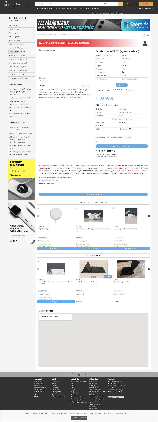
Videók (54, 383)
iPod (72, 387)
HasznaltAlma (85, 171)
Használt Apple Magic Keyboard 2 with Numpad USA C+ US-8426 (55, 283)
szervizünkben (80, 173)
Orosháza (116, 302)
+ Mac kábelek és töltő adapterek (106, 154)
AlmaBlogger (56, 389)
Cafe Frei (67, 171)
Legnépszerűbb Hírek (17, 123)
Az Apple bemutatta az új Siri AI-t (20, 98)
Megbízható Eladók (95, 393)
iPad (63, 9)
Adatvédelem (93, 385)
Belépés (140, 9)
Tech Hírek (55, 387)
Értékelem (130, 90)
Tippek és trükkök (57, 395)
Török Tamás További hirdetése (122, 146)
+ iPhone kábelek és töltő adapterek (106, 157)
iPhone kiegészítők (14, 37)
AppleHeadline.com (40, 387)
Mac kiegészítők (14, 26)
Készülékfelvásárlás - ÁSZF (97, 391)
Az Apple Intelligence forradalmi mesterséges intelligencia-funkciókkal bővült (20, 92)
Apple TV (81, 9)
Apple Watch (74, 393)
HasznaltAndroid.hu (40, 391)
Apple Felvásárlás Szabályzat (94, 406)
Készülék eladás (132, 4)
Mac (59, 9)
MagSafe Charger (43, 229)
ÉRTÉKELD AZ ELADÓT (123, 137)
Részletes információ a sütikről (121, 413)
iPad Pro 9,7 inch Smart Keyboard (86, 282)
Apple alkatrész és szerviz (78, 403)
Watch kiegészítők (14, 33)
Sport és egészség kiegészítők (18, 63)
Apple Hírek (95, 9)
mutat (121, 116)
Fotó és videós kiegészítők (17, 56)
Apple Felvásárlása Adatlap (95, 402)
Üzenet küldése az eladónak (122, 119)
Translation (85, 86)
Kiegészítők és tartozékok (20, 78)
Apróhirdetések (41, 9)
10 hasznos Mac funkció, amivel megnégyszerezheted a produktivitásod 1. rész (20, 139)
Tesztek (54, 385)
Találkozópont (96, 171)
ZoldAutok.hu (38, 389)
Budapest (122, 109)
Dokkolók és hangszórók (16, 44)
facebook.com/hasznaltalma (116, 385)
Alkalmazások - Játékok (59, 397)
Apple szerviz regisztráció (96, 399)
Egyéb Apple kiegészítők (16, 74)
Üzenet (123, 85)
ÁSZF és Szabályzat (95, 389)
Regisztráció (149, 9)
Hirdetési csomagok (95, 395)
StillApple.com (38, 381)
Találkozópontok (104, 13)
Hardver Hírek (56, 391)
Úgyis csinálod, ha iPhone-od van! (21, 133)
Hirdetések (107, 4)
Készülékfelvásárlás (117, 13)
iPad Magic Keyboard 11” (121, 282)
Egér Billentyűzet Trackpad (17, 52)
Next (87, 62)
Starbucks (56, 171)
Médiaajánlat (93, 383)
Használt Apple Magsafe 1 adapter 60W (126, 229)
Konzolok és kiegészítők (78, 399)
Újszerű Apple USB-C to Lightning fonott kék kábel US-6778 (93, 230)
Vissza (146, 35)
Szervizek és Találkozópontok (94, 410)
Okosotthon (74, 395)
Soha (90, 173)
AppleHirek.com (38, 385)
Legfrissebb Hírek (15, 84)
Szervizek (95, 13)
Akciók (88, 9)
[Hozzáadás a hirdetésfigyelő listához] (117, 51)
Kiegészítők (51, 9)
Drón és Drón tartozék (77, 397)
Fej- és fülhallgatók (14, 41)
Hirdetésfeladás (146, 4)
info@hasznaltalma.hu (114, 393)
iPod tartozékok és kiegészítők (18, 67)
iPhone (69, 9)
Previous (43, 62)
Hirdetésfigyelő (93, 387)
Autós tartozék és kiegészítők (17, 59)
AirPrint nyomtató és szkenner (18, 71)
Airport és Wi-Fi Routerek (16, 48)
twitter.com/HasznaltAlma (115, 389)
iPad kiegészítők (14, 29)
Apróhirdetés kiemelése (96, 397)
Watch (75, 9)
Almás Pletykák (56, 393)
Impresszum (93, 381)
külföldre (104, 173)
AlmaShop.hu (38, 383)
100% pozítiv (50, 246)
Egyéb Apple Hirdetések (78, 401)
